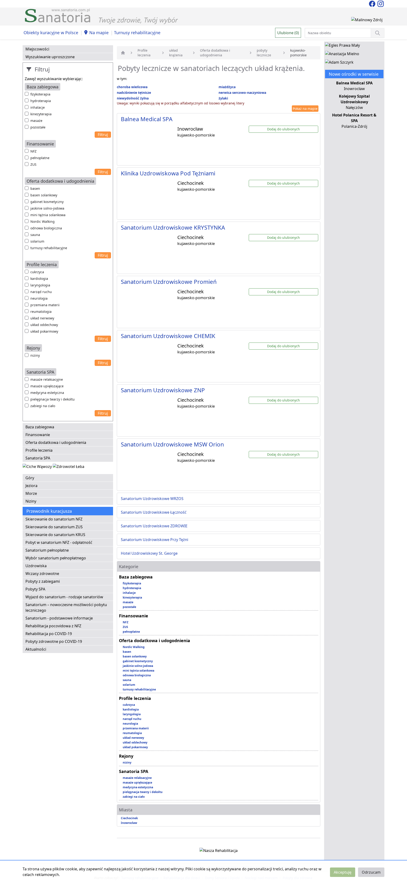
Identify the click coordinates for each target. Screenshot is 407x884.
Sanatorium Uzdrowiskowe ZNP (163, 390)
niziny (35, 355)
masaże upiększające (47, 386)
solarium (37, 241)
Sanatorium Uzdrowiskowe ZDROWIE (154, 526)
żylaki (223, 98)
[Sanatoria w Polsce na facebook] (372, 3)
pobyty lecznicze (264, 52)
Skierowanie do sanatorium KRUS (55, 534)
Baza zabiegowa (39, 427)
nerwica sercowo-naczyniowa (242, 92)
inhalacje (37, 107)
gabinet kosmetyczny (47, 201)
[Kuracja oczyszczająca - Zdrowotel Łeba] (68, 467)
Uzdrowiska (36, 565)
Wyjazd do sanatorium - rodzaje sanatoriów (64, 596)
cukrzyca (37, 272)
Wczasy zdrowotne (42, 573)
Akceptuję (342, 872)
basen (35, 188)
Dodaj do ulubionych (283, 129)
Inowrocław (129, 823)
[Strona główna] (123, 52)
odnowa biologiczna (46, 228)
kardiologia (39, 278)
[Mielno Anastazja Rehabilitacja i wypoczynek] (342, 54)
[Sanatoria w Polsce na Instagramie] (380, 3)
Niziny (30, 501)
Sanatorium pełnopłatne (47, 550)
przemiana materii (45, 305)
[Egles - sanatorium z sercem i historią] (342, 46)
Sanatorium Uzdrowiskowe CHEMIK (168, 336)
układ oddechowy (44, 324)
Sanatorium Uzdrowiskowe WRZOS (152, 498)
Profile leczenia (39, 450)
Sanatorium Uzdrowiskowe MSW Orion (172, 444)
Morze (31, 493)
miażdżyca (227, 87)
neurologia (39, 298)
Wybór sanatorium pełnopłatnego (55, 558)
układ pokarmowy (44, 331)
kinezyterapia (41, 114)
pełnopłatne (39, 158)
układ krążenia (176, 52)
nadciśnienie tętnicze (134, 92)
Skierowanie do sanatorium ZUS (54, 526)
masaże (36, 120)
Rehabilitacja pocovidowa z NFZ (53, 625)
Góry (29, 477)
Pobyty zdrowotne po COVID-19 (53, 641)
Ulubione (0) (288, 32)
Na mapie (99, 32)
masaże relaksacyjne (46, 379)
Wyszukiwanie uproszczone (50, 56)
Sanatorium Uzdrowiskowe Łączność (154, 512)
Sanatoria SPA (37, 458)
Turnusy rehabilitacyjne (137, 32)
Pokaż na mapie (305, 108)
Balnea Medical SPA (146, 119)
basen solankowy (43, 195)
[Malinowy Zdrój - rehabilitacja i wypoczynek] (367, 20)
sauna (35, 234)
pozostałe (37, 127)
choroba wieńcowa (132, 87)
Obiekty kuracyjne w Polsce (51, 32)
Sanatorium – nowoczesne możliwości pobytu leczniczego (66, 607)
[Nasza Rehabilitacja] (218, 851)
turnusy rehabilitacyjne (48, 248)
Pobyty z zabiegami (42, 581)
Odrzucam (371, 872)
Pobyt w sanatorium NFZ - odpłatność (58, 542)
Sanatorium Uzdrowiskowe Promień (169, 281)
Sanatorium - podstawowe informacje (59, 618)
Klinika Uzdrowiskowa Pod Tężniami (168, 173)
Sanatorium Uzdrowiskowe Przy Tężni (154, 539)
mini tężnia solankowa (47, 215)
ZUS (33, 164)
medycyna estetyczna (47, 392)
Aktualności (35, 649)
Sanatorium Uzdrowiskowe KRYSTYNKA (173, 227)
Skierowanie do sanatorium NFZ (53, 519)
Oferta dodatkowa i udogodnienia (55, 442)
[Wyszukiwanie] (377, 33)
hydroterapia (40, 101)
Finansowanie (37, 434)
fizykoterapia (40, 94)
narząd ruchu (41, 291)
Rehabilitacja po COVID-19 (48, 633)
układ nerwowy (42, 318)
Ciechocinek (129, 818)
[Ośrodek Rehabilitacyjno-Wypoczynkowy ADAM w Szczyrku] (339, 63)
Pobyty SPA (35, 589)
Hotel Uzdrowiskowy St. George (149, 553)
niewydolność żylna (133, 98)
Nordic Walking (42, 221)
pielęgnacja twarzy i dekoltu (52, 399)
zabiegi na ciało (42, 406)
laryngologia (40, 285)
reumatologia (41, 311)
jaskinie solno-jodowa (47, 208)
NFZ (33, 151)
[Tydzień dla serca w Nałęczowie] (38, 467)
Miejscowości (37, 49)
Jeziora (31, 485)
